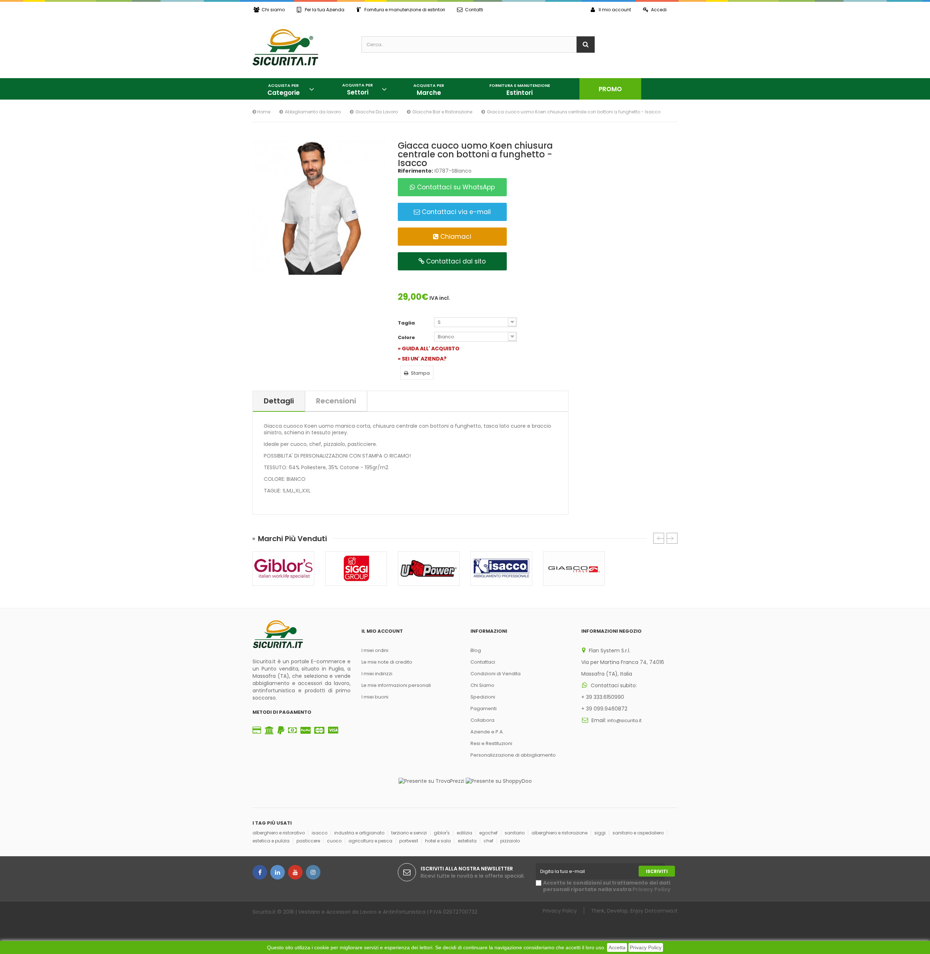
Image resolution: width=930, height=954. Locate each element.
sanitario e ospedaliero (638, 833)
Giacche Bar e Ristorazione (442, 112)
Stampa (420, 373)
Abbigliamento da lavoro (313, 112)
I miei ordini (374, 650)
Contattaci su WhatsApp (455, 187)
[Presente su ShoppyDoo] (499, 780)
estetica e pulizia (271, 841)
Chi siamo (273, 10)
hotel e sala (438, 841)
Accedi (659, 10)
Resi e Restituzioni (491, 743)
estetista (467, 841)
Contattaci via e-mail (455, 212)
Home (263, 112)
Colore (407, 337)
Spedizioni (482, 696)
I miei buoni (374, 696)
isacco (319, 833)
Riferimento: (415, 171)
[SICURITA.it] (301, 47)
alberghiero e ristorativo (278, 833)
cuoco (334, 841)
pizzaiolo (510, 841)
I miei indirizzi (376, 673)
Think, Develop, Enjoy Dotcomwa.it (634, 910)
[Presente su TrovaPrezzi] (431, 780)
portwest (408, 841)
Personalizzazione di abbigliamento (513, 755)
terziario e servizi (409, 833)
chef (488, 841)
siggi (600, 833)
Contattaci (482, 662)
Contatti (474, 10)
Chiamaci (454, 236)
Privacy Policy (646, 947)
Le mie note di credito (386, 662)
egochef (488, 833)
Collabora (482, 720)
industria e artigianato (359, 833)
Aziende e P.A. (487, 731)
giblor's (442, 833)
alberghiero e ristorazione (559, 833)
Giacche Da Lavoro (376, 112)
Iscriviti (657, 871)
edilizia (464, 833)
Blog (475, 650)
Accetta (617, 947)
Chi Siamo (482, 685)
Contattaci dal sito (455, 261)
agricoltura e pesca (370, 841)
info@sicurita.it (624, 720)
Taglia (407, 323)
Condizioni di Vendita (495, 673)
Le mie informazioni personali (396, 685)
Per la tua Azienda (324, 10)
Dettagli (279, 401)
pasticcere (308, 841)
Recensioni (336, 401)
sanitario (515, 833)
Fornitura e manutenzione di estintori (404, 10)
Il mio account (615, 10)
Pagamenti (483, 708)
